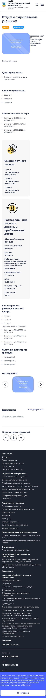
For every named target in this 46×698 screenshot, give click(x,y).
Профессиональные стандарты (16, 483)
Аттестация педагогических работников (20, 486)
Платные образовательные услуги (17, 587)
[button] (37, 4)
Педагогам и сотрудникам (14, 474)
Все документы (36, 409)
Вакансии (6, 499)
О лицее (6, 457)
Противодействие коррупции (16, 550)
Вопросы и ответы (10, 645)
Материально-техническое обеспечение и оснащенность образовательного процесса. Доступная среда (21, 626)
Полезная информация (12, 506)
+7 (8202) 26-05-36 (10, 656)
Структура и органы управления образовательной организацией (17, 614)
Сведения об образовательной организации (16, 576)
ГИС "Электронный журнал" (14, 477)
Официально (8, 547)
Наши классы (8, 466)
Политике (26, 685)
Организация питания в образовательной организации (21, 599)
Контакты (6, 641)
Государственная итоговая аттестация (19, 532)
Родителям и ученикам (13, 503)
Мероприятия (8, 512)
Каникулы (6, 518)
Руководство (8, 604)
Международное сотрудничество (17, 610)
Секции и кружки (10, 522)
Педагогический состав (13, 463)
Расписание (7, 571)
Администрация (9, 460)
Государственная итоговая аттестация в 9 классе (21, 536)
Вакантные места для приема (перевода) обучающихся (20, 619)
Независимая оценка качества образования (16, 555)
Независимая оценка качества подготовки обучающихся (21, 566)
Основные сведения (11, 580)
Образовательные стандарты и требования (16, 594)
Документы (7, 584)
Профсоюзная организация (14, 496)
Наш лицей (7, 454)
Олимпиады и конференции (15, 525)
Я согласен (23, 693)
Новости (6, 515)
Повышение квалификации (14, 492)
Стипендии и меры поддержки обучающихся (16, 632)
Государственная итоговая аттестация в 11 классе (21, 542)
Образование (8, 590)
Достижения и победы (12, 469)
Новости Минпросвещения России (18, 489)
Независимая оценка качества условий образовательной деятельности (20, 560)
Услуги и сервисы (10, 528)
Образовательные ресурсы (14, 480)
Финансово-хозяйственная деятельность (20, 607)
